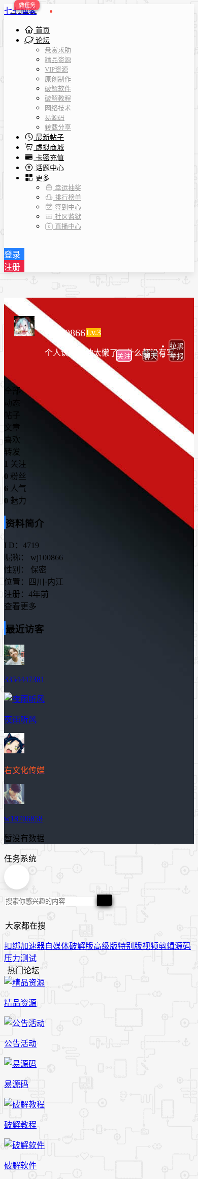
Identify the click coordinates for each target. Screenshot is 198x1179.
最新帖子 (49, 137)
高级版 (105, 946)
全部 (12, 391)
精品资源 (58, 59)
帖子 (12, 415)
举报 (177, 356)
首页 (42, 30)
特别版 (130, 946)
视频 (150, 946)
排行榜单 (67, 197)
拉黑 (177, 346)
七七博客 (20, 11)
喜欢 (12, 439)
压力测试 (20, 958)
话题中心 (49, 168)
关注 (124, 356)
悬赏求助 (58, 50)
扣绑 (12, 946)
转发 (12, 452)
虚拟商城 (49, 147)
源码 (183, 946)
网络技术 (58, 108)
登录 (12, 254)
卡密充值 (49, 158)
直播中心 (67, 226)
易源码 (54, 117)
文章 (12, 427)
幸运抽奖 (67, 188)
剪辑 (166, 946)
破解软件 (58, 88)
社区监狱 (67, 216)
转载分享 (58, 127)
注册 (12, 267)
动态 (12, 403)
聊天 (150, 356)
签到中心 (67, 207)
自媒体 (57, 946)
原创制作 (58, 79)
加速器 (32, 946)
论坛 (42, 40)
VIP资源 (56, 69)
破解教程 (58, 98)
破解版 (81, 946)
